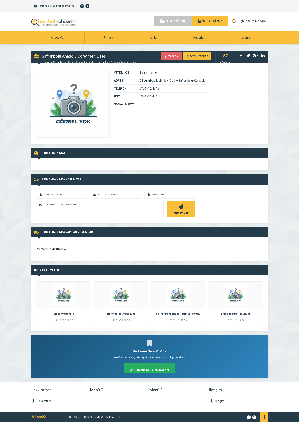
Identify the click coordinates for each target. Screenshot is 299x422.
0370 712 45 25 (149, 96)
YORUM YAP (181, 213)
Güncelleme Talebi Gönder (151, 370)
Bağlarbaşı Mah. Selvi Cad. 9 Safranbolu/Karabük (173, 80)
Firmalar (109, 37)
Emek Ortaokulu (63, 313)
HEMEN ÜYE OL (176, 21)
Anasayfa (57, 37)
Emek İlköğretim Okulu (235, 313)
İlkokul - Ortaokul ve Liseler (81, 62)
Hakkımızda (44, 401)
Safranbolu (58, 62)
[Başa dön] (264, 417)
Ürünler (246, 37)
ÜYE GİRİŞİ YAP (212, 21)
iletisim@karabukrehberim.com (56, 6)
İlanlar (153, 37)
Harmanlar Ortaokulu (121, 313)
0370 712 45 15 (149, 88)
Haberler (198, 37)
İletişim (219, 401)
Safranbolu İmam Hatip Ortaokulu (178, 313)
